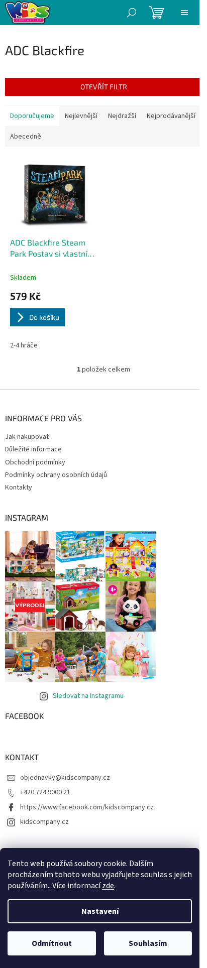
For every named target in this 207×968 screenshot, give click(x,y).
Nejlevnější (81, 116)
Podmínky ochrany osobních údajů (56, 475)
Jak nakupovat (27, 437)
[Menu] (184, 13)
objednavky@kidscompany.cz (65, 778)
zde (108, 885)
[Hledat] (132, 13)
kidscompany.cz (44, 822)
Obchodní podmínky (35, 462)
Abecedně (25, 137)
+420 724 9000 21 (45, 792)
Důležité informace (33, 449)
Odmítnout (52, 943)
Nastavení (100, 911)
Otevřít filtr (103, 86)
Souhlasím (148, 943)
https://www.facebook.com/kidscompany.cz (87, 807)
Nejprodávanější (171, 116)
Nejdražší (122, 116)
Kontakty (18, 487)
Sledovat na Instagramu (88, 696)
